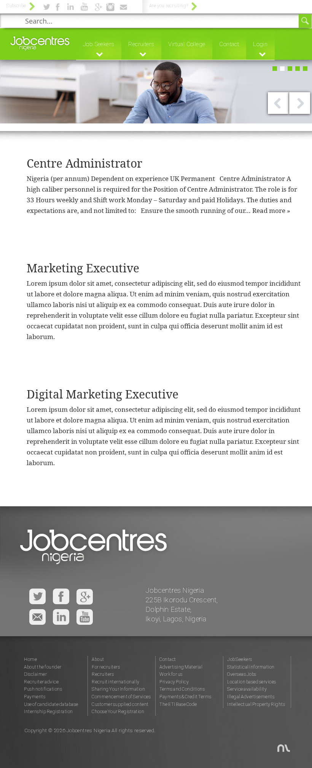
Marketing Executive (83, 268)
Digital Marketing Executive (102, 394)
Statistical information (251, 667)
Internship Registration (48, 711)
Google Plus (84, 596)
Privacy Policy (174, 682)
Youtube (84, 617)
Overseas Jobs (241, 674)
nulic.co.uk (278, 744)
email (37, 617)
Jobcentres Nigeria (40, 42)
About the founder (43, 667)
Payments (34, 696)
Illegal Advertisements (250, 696)
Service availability (247, 689)
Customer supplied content (120, 704)
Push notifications (43, 689)
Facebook (61, 596)
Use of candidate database (51, 704)
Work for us (171, 674)
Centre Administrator (84, 163)
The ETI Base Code (178, 704)
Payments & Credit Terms (185, 696)
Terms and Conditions (182, 689)
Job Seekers (98, 44)
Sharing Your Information (118, 689)
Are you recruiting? (168, 5)
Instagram (61, 617)
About (98, 659)
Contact (229, 44)
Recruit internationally (116, 682)
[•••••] (156, 104)
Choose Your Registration (118, 711)
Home (30, 659)
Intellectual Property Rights (256, 704)
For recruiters (106, 667)
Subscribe (16, 5)
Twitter (37, 596)
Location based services (251, 682)
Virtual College (186, 44)
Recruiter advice (41, 682)
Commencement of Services (121, 696)
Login (260, 44)
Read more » (271, 210)
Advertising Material (180, 667)
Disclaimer (35, 674)
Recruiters (141, 44)
